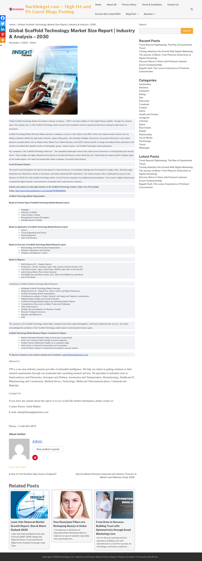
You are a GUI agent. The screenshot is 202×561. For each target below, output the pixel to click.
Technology (145, 141)
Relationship (145, 134)
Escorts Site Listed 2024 (108, 14)
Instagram (144, 117)
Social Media (145, 137)
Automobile (145, 84)
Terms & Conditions (152, 4)
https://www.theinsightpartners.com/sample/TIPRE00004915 (40, 191)
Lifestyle (143, 121)
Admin (33, 42)
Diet (141, 97)
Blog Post (131, 14)
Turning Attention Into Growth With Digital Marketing (166, 51)
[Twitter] (2, 23)
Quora (142, 124)
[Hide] (1, 45)
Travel (142, 144)
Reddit (142, 131)
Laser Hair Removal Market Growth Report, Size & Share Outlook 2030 (28, 525)
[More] (2, 40)
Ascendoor (130, 557)
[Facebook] (2, 18)
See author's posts (48, 449)
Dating (142, 94)
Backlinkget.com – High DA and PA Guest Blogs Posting (58, 9)
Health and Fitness (17, 467)
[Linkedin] (2, 29)
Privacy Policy (129, 4)
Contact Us (173, 4)
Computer (144, 91)
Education (144, 101)
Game (142, 111)
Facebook (144, 104)
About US (112, 4)
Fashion (143, 107)
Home (98, 4)
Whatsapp (144, 148)
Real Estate (145, 127)
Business (148, 14)
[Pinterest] (2, 34)
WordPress (152, 557)
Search (142, 24)
